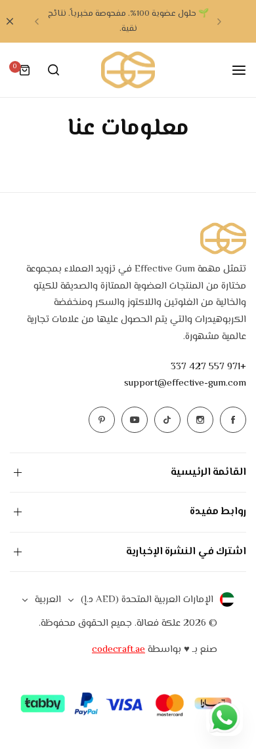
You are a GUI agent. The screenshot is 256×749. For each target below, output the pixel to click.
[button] (219, 21)
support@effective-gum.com (185, 383)
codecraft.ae (118, 649)
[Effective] (128, 70)
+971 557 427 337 (208, 366)
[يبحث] (53, 70)
